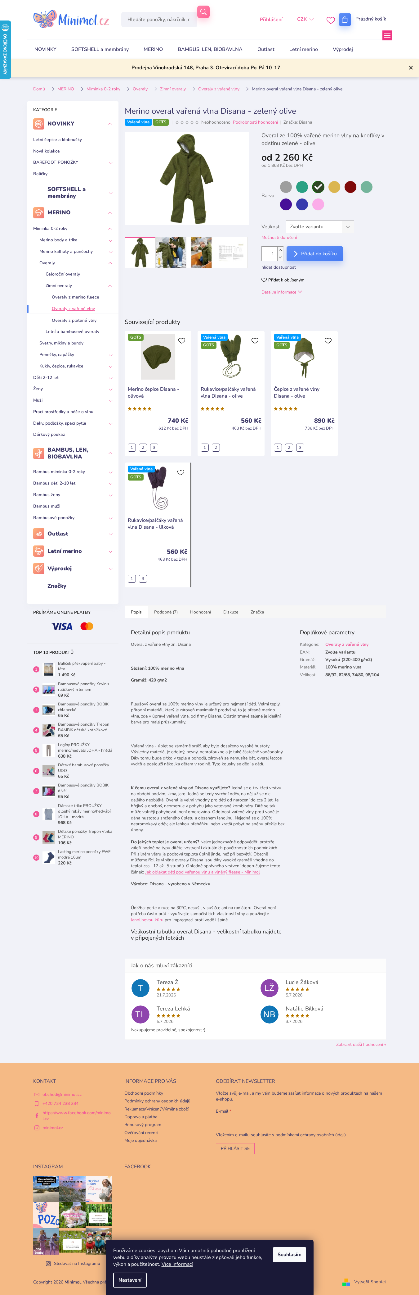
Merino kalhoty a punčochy (66, 251)
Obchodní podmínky (143, 1093)
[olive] (318, 187)
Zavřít (293, 310)
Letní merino (64, 551)
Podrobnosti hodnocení (255, 122)
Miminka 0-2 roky (50, 228)
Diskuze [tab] (230, 612)
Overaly (47, 263)
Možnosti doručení (279, 237)
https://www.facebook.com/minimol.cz (76, 1116)
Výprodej (59, 568)
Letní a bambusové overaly (72, 332)
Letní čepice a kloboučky (57, 140)
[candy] (318, 204)
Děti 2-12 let (46, 378)
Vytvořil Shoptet (370, 1282)
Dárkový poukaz (49, 434)
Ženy (38, 389)
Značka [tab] (257, 612)
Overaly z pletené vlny (74, 320)
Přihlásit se (235, 1148)
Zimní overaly (59, 286)
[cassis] (350, 187)
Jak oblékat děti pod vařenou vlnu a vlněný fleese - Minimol (202, 872)
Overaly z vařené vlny (73, 309)
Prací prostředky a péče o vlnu (63, 412)
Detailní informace (278, 292)
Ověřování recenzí (141, 1133)
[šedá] (286, 187)
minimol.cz (52, 1128)
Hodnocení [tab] (200, 612)
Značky (56, 586)
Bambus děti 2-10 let (54, 483)
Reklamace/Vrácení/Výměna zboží (156, 1109)
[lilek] (286, 204)
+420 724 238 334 (60, 1103)
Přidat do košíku (319, 253)
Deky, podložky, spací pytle (59, 423)
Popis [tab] (136, 612)
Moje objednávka (140, 1140)
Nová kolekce (46, 151)
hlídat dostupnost (278, 267)
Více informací (177, 1264)
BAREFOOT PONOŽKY (55, 162)
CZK (302, 19)
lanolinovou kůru (147, 920)
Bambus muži (46, 506)
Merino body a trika (58, 240)
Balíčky (40, 174)
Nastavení (129, 1280)
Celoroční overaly (63, 274)
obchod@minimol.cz (62, 1094)
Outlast (57, 533)
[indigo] (302, 204)
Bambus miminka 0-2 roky (59, 472)
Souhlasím (289, 1254)
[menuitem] (45, 49)
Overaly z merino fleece (75, 297)
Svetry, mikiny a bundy (61, 343)
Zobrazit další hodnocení (359, 1044)
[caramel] (334, 187)
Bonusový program (142, 1125)
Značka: (297, 122)
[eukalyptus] (366, 187)
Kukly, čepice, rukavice (61, 366)
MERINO (59, 212)
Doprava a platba (140, 1117)
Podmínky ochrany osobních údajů (157, 1101)
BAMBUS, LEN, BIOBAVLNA (67, 453)
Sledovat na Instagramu (77, 1263)
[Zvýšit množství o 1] (280, 250)
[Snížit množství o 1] (280, 257)
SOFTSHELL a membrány (66, 192)
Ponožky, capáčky (56, 355)
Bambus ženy (46, 495)
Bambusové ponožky (53, 518)
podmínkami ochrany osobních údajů (310, 1135)
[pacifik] (302, 187)
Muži (37, 400)
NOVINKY (60, 123)
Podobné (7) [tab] (166, 612)
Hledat (203, 12)
